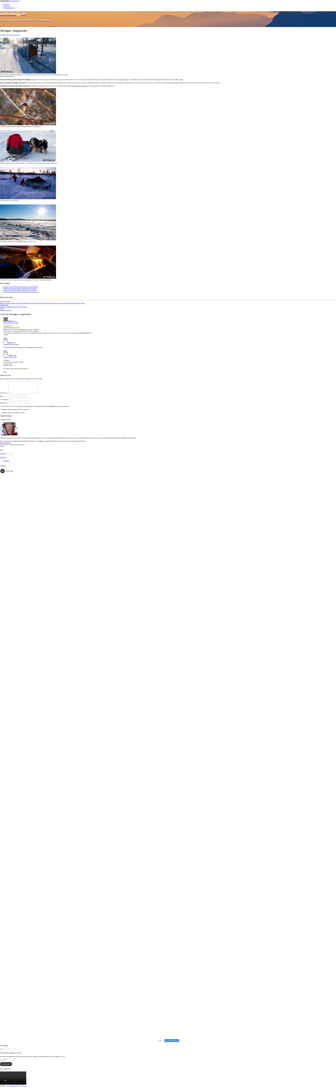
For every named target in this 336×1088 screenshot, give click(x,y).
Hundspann (38, 303)
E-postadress (4, 399)
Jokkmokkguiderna (9, 8)
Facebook (3, 457)
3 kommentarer (16, 35)
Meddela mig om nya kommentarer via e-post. (15, 409)
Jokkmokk (46, 303)
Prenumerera (6, 1064)
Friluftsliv (18, 303)
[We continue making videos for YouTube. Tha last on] (168, 756)
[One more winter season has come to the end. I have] (168, 944)
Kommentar (4, 393)
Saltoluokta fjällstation (81, 86)
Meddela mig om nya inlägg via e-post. (13, 412)
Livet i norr (59, 303)
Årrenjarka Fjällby (10, 303)
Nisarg (25, 1086)
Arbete (2, 303)
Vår (79, 303)
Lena (9, 342)
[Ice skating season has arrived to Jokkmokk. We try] (168, 568)
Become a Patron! (5, 443)
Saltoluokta (66, 303)
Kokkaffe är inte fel (5, 309)
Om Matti (6, 4)
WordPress (14, 1086)
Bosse (10, 321)
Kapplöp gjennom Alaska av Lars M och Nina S (13, 306)
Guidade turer (26, 303)
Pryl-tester (7, 6)
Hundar (33, 303)
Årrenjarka (41, 86)
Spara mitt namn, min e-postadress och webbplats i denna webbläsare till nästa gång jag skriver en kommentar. (35, 406)
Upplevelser (74, 303)
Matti (10, 35)
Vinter (83, 303)
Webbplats (3, 403)
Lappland (52, 303)
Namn (2, 396)
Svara (5, 338)
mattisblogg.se (15, 1)
